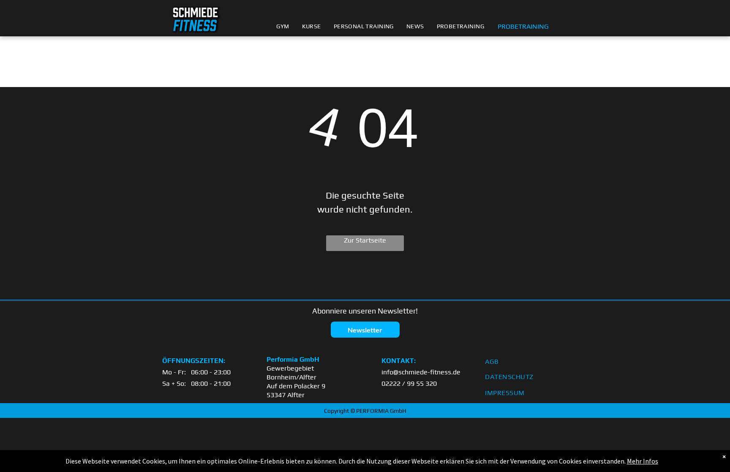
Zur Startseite (365, 240)
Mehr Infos (642, 461)
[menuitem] (282, 26)
